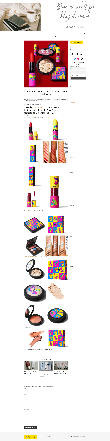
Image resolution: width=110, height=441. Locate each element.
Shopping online (78, 33)
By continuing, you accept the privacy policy (78, 75)
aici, (34, 349)
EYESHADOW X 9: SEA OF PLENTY (32, 210)
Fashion (50, 33)
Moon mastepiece (40, 107)
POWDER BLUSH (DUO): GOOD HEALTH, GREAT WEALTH (37, 303)
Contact (55, 36)
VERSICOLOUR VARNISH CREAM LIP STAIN (33, 164)
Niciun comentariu (50, 96)
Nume (25, 388)
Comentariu (26, 409)
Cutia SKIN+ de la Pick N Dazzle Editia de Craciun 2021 (60, 373)
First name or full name (74, 66)
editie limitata (27, 352)
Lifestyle (56, 33)
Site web (26, 399)
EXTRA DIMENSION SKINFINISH (31, 256)
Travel (70, 33)
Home (27, 33)
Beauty (33, 33)
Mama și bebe (63, 33)
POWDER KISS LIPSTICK (30, 117)
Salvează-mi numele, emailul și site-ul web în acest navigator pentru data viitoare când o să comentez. (44, 406)
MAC (31, 352)
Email (25, 394)
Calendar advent (41, 33)
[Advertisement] (78, 137)
